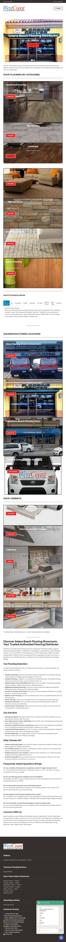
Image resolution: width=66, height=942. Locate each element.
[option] (33, 40)
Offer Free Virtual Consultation (14, 920)
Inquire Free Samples (11, 924)
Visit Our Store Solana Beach (14, 930)
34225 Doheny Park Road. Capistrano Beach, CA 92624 (22, 427)
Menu (59, 8)
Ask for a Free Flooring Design (14, 922)
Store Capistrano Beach (12, 932)
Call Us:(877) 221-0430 (11, 914)
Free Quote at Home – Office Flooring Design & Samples (24, 466)
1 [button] (32, 60)
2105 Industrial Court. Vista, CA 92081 (17, 350)
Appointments (13, 471)
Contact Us (8, 934)
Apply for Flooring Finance (13, 926)
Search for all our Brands (12, 308)
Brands (10, 561)
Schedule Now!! (33, 316)
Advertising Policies (8, 904)
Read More (11, 96)
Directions (11, 356)
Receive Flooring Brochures (13, 916)
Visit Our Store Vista (11, 928)
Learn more (33, 45)
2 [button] (34, 60)
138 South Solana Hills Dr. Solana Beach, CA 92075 (20, 389)
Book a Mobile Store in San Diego (15, 918)
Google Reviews (7, 871)
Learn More (11, 513)
